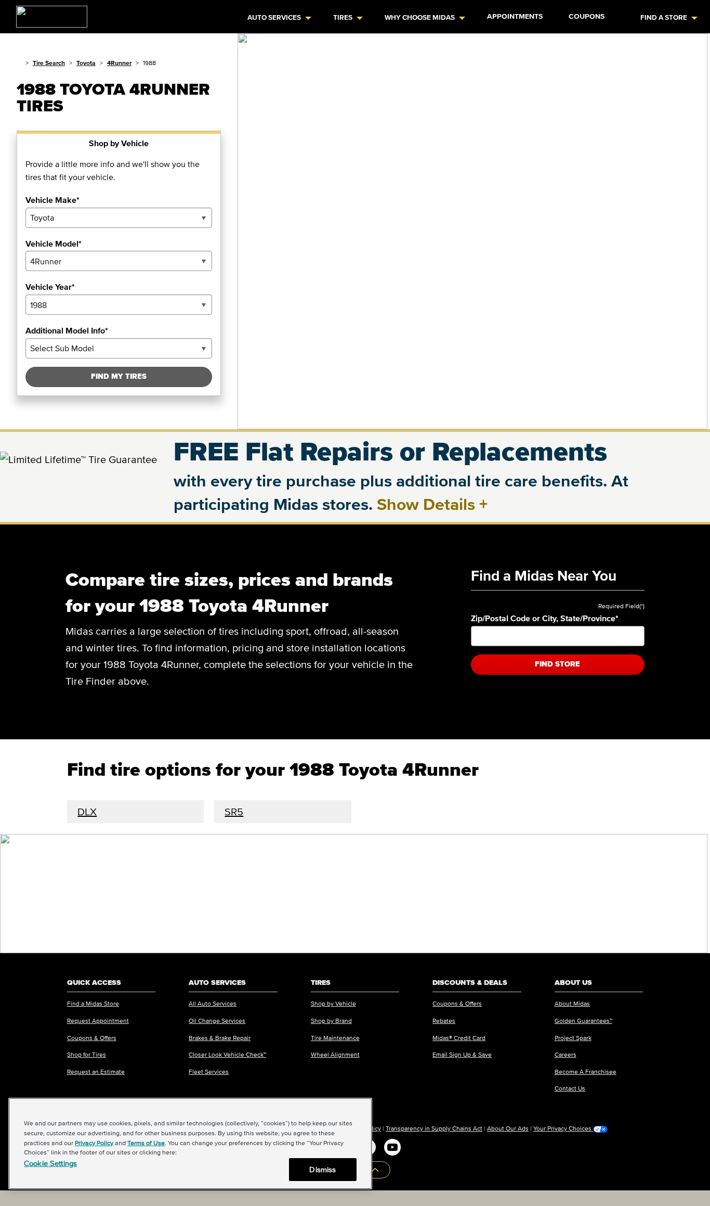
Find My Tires (119, 376)
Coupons (586, 16)
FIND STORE (557, 664)
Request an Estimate (96, 1071)
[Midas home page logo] (47, 13)
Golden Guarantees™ (583, 1020)
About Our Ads (508, 1128)
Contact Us (570, 1088)
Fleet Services (209, 1071)
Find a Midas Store (93, 1003)
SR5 (234, 811)
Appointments (515, 16)
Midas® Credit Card (458, 1037)
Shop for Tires (86, 1054)
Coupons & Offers (91, 1037)
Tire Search (49, 62)
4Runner (119, 62)
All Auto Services (212, 1003)
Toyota (86, 62)
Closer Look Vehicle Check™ (227, 1054)
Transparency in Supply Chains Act (434, 1128)
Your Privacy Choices (563, 1128)
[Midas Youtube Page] (392, 1147)
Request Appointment (98, 1020)
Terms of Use (146, 1143)
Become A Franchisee (585, 1071)
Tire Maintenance (335, 1037)
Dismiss (322, 1169)
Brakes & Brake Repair (220, 1037)
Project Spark (573, 1037)
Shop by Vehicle (333, 1003)
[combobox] (118, 218)
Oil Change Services (217, 1020)
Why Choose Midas (420, 17)
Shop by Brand (331, 1020)
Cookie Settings (50, 1163)
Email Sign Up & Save (462, 1054)
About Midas (572, 1003)
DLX (87, 811)
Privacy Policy (94, 1143)
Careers (565, 1054)
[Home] (19, 62)
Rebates (443, 1020)
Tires (342, 17)
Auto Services (274, 17)
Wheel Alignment (335, 1054)
